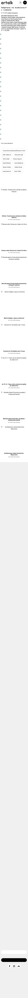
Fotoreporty (15, 13)
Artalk (9, 13)
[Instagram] (14, 966)
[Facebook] (9, 966)
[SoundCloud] (18, 966)
